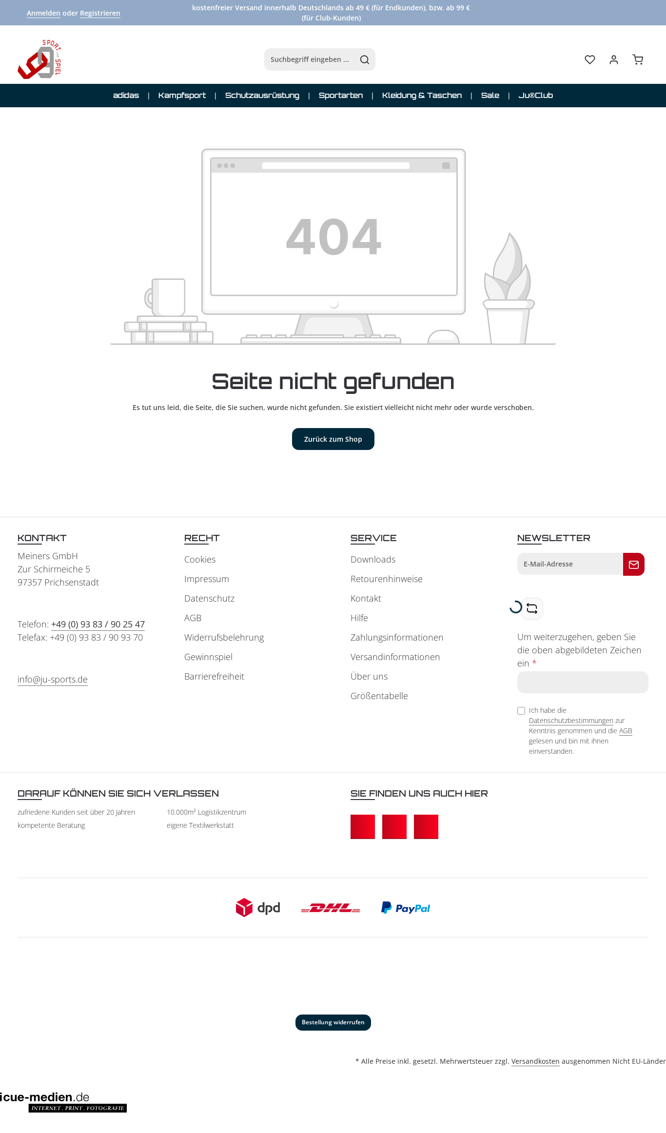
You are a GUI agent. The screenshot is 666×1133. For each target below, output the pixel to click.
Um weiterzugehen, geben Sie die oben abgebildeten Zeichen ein (579, 650)
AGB (192, 618)
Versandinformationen (395, 657)
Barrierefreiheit (214, 676)
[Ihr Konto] (614, 60)
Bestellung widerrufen (333, 1022)
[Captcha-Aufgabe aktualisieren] (532, 609)
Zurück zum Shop (333, 439)
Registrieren (100, 13)
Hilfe (359, 618)
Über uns (369, 676)
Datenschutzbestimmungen (571, 720)
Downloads (373, 559)
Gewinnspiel (208, 657)
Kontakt (366, 598)
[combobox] (309, 59)
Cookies (199, 559)
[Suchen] (364, 59)
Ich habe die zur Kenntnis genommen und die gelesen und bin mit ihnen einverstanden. (580, 730)
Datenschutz (209, 598)
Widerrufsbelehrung (224, 637)
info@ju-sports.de (53, 679)
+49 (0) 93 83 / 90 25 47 (98, 624)
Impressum (206, 579)
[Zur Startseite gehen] (39, 59)
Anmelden (43, 13)
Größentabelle (379, 696)
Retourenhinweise (387, 579)
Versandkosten (535, 1061)
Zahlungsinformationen (397, 637)
